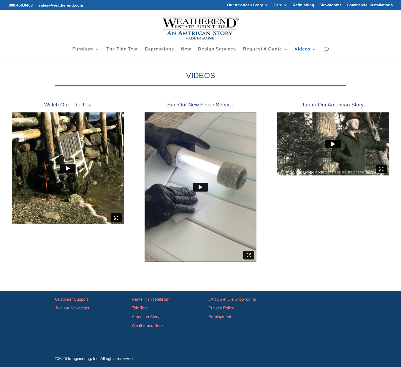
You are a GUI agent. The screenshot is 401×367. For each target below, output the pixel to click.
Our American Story (245, 5)
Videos (303, 49)
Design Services (217, 49)
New (186, 49)
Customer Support (71, 299)
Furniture (83, 49)
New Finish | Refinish (150, 299)
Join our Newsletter (72, 308)
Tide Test (140, 308)
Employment (219, 316)
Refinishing (303, 5)
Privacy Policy (221, 308)
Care (278, 5)
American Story (146, 316)
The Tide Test (122, 49)
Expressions (159, 49)
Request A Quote (262, 49)
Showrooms (330, 5)
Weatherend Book (148, 325)
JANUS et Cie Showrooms (232, 299)
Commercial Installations (370, 5)
